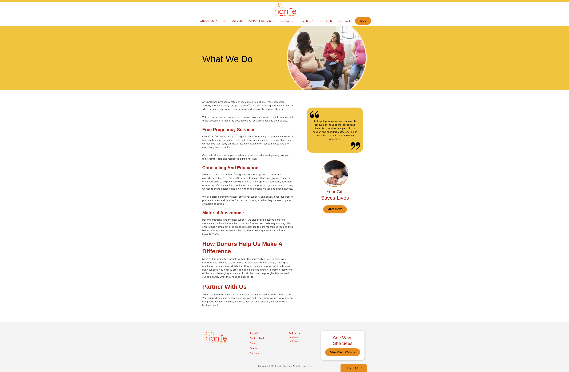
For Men (326, 21)
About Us (207, 21)
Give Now (335, 209)
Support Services (261, 21)
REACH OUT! (354, 367)
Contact (344, 21)
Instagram (294, 341)
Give (363, 20)
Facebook (294, 337)
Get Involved (232, 21)
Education (287, 21)
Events (306, 21)
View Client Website (342, 352)
